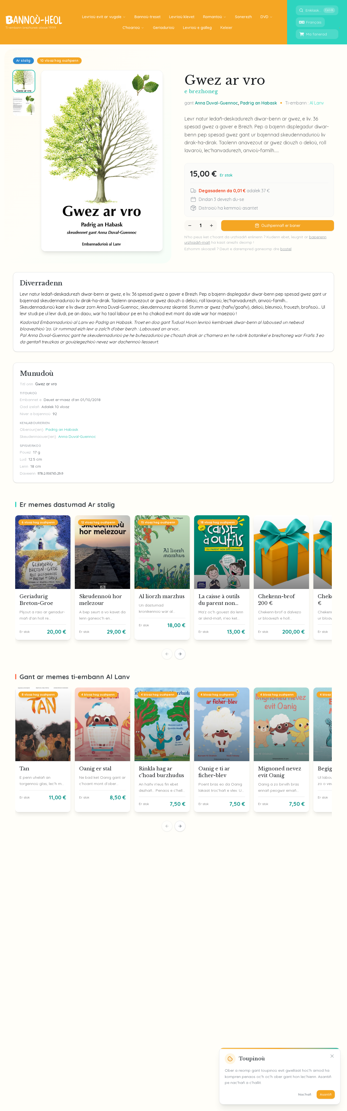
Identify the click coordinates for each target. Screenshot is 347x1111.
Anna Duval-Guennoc (216, 103)
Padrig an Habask (258, 103)
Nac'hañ (304, 1094)
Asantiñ (326, 1094)
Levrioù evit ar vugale (101, 16)
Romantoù (212, 16)
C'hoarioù (131, 27)
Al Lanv (317, 103)
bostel (285, 248)
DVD (264, 16)
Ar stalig (23, 60)
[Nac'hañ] (332, 1056)
